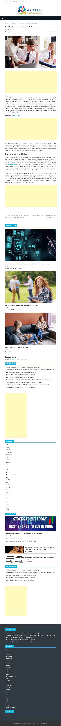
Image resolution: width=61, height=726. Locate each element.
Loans (7, 482)
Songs (7, 497)
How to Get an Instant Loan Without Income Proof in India (20, 375)
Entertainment (9, 460)
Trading (8, 505)
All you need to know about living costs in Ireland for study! (21, 305)
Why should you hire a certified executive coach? (18, 347)
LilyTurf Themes (44, 724)
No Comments (52, 32)
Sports (7, 500)
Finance (30, 1)
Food (7, 467)
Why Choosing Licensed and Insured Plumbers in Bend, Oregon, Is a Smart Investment (27, 385)
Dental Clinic (9, 455)
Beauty (7, 447)
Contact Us (8, 715)
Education (8, 457)
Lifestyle (8, 480)
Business (26, 1)
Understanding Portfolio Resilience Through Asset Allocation (21, 387)
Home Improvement (11, 475)
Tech (34, 1)
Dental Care (9, 452)
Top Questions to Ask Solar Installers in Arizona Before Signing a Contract (24, 382)
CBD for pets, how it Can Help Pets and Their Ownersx (44, 216)
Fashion (8, 462)
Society (8, 495)
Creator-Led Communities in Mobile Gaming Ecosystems (20, 377)
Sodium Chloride (16, 115)
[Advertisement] (31, 82)
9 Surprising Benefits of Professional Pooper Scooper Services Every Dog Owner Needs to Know (30, 370)
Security (8, 487)
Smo (7, 492)
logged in (14, 359)
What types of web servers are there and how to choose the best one (17, 216)
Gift (7, 470)
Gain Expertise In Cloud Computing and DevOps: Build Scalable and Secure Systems (28, 264)
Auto (7, 445)
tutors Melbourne (12, 164)
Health (7, 472)
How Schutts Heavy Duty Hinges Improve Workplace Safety (21, 372)
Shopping (8, 490)
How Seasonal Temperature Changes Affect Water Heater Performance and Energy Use (28, 380)
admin (8, 29)
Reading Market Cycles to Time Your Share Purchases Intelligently (22, 367)
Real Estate (9, 485)
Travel (21, 1)
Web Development (10, 510)
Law (7, 477)
